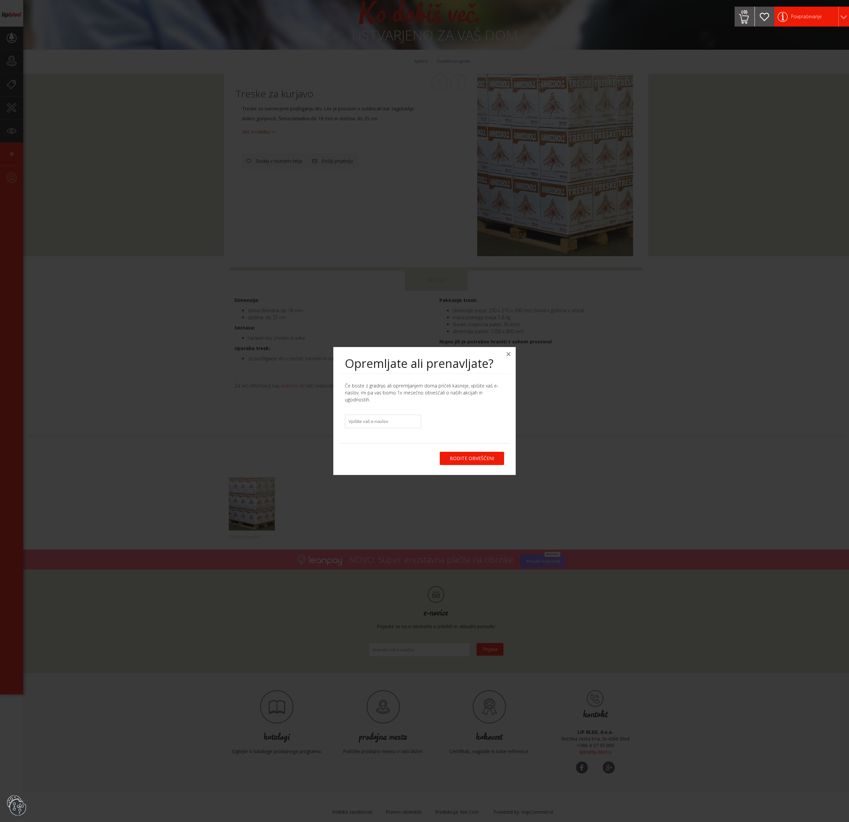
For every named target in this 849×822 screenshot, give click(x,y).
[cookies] (16, 795)
